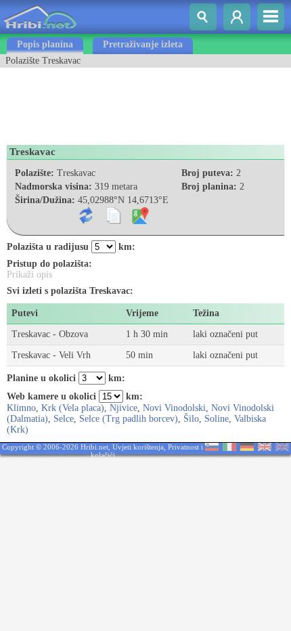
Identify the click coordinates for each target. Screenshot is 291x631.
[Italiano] (229, 448)
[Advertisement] (108, 101)
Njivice (123, 408)
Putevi (25, 313)
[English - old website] (282, 448)
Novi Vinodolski (174, 408)
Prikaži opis (29, 274)
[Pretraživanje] (203, 16)
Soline (216, 419)
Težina (206, 313)
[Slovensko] (212, 448)
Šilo (191, 419)
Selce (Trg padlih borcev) (128, 419)
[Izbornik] (270, 16)
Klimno (21, 408)
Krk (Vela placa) (72, 408)
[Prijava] (236, 16)
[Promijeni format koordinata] (89, 221)
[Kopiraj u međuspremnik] (116, 221)
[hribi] (40, 31)
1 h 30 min (147, 334)
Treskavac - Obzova (50, 334)
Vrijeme (142, 313)
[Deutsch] (247, 448)
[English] (264, 448)
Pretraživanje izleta (143, 44)
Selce (63, 419)
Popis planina (45, 44)
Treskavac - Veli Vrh (51, 355)
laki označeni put (225, 334)
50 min (139, 355)
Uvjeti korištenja (138, 447)
